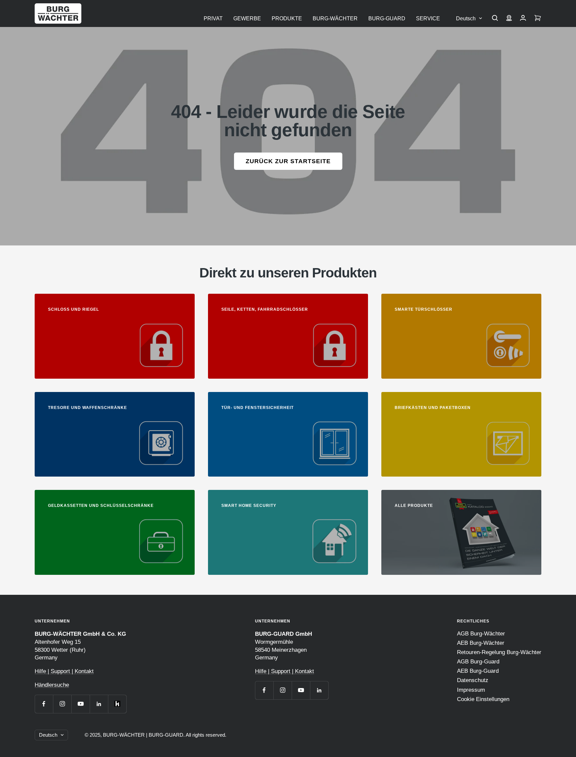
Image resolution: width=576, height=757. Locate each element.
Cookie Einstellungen (483, 699)
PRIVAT (213, 18)
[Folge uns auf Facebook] (44, 704)
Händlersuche (52, 685)
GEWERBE (247, 18)
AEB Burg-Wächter (480, 643)
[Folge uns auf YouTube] (80, 704)
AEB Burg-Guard (478, 671)
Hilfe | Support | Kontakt (64, 671)
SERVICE (428, 18)
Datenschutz (472, 680)
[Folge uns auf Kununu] (117, 704)
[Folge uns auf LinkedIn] (99, 704)
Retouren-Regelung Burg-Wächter (499, 652)
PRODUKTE (287, 18)
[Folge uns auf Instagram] (62, 704)
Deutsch (466, 18)
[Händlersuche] (509, 18)
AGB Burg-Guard (478, 661)
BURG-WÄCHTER (335, 18)
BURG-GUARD (386, 18)
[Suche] (495, 18)
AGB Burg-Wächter (481, 633)
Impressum (471, 690)
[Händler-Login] (523, 18)
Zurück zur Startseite (288, 161)
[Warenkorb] (537, 18)
